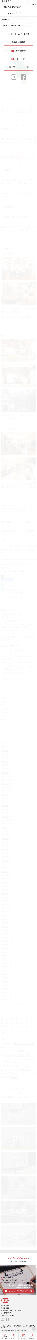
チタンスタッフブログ (11, 13)
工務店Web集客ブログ (11, 7)
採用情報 (5, 19)
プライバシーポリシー (11, 26)
